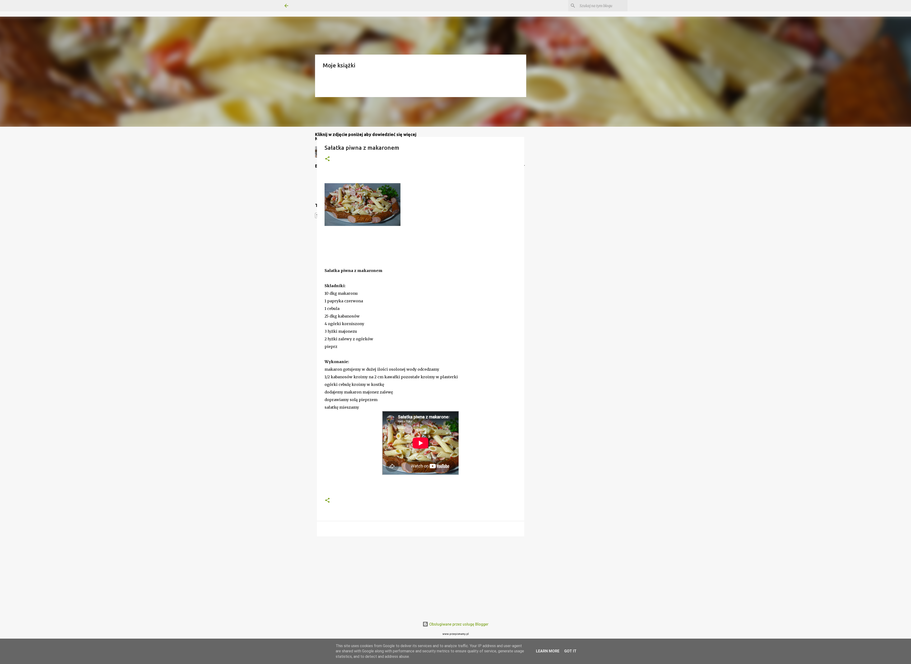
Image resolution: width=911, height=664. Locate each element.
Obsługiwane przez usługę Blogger (458, 624)
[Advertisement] (420, 576)
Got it (570, 651)
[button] (327, 159)
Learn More (547, 651)
